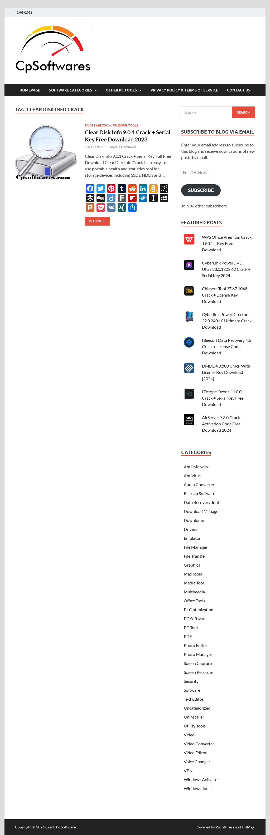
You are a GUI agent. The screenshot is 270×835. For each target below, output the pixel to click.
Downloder (194, 520)
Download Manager (202, 511)
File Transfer (195, 555)
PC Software (195, 618)
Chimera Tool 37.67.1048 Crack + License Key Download (224, 295)
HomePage (30, 90)
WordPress (225, 827)
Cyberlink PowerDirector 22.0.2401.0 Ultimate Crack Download (227, 320)
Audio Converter (199, 484)
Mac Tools (193, 573)
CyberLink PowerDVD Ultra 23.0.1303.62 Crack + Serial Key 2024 (226, 269)
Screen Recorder (198, 672)
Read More (95, 220)
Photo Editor (195, 645)
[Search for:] (218, 112)
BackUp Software (199, 493)
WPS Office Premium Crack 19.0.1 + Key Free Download (227, 243)
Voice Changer (197, 761)
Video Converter (199, 743)
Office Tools (194, 600)
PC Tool (191, 627)
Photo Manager (198, 654)
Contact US (238, 90)
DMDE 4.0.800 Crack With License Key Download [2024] (226, 372)
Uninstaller (194, 716)
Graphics (192, 564)
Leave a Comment (122, 147)
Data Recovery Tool (201, 502)
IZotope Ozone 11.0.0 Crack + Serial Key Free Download (222, 398)
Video (189, 734)
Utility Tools (195, 725)
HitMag (248, 827)
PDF (188, 636)
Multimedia (194, 591)
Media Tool (194, 582)
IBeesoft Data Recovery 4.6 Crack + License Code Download (226, 346)
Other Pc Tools (121, 90)
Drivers (190, 529)
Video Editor (195, 752)
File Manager (196, 546)
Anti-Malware (196, 466)
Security (191, 681)
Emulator (192, 538)
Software (192, 690)
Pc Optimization (97, 125)
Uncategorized (197, 707)
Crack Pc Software (60, 827)
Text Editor (194, 698)
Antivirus (192, 475)
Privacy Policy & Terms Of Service (184, 90)
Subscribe (201, 190)
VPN (188, 770)
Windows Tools (125, 125)
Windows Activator (201, 779)
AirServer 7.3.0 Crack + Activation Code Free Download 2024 (222, 423)
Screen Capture (198, 663)
